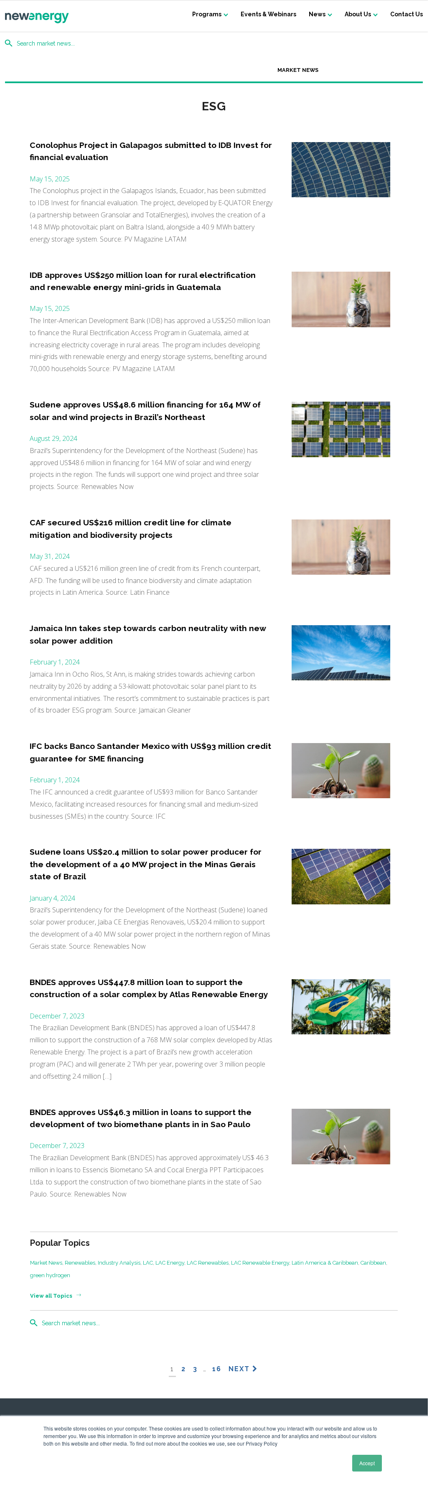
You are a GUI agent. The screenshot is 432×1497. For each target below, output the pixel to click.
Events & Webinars (268, 14)
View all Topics (51, 1296)
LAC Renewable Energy (260, 1263)
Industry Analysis (119, 1263)
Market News (297, 70)
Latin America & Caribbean (325, 1263)
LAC (148, 1263)
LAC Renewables (208, 1263)
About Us (358, 14)
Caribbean (373, 1263)
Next (240, 1369)
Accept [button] (367, 1462)
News (317, 14)
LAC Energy (169, 1263)
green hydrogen (50, 1275)
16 (216, 1369)
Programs (206, 14)
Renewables (80, 1263)
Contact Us (406, 14)
